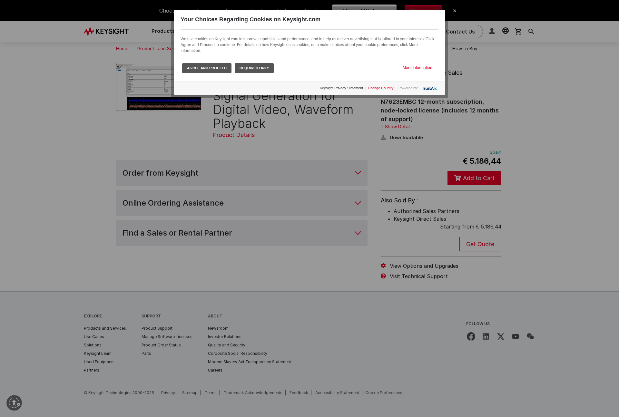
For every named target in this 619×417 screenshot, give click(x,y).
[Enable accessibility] (14, 403)
